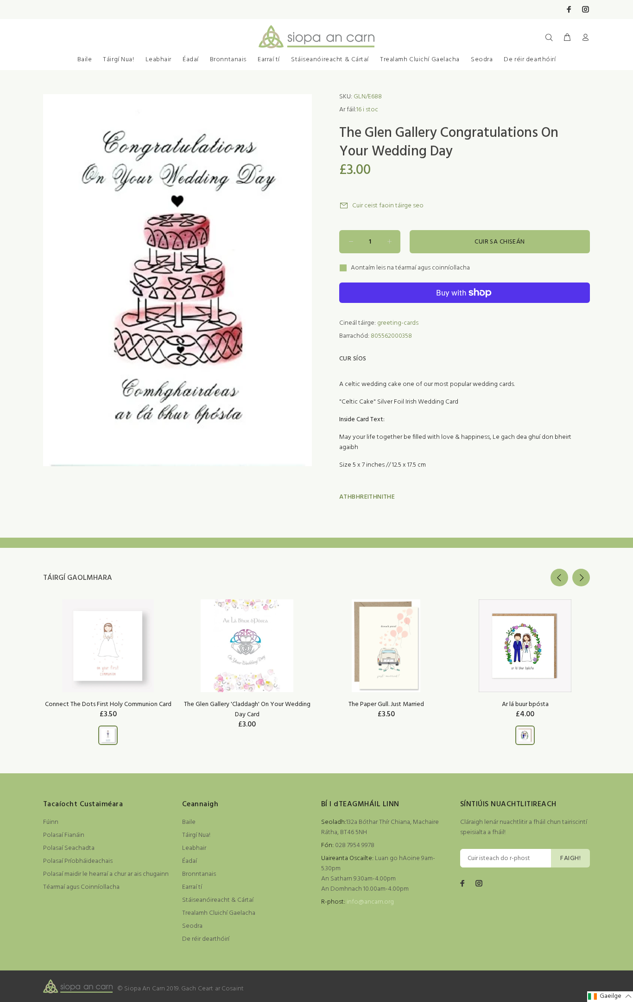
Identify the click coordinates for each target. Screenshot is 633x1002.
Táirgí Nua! (118, 59)
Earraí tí (269, 59)
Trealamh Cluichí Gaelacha (420, 59)
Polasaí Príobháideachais (78, 861)
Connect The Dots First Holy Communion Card (108, 704)
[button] (610, 996)
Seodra (482, 59)
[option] (107, 660)
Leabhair (158, 59)
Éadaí (191, 59)
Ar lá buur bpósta (525, 704)
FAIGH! (570, 858)
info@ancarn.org (370, 902)
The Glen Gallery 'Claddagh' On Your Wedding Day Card (247, 709)
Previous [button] (559, 577)
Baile (84, 59)
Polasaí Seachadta (69, 848)
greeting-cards (397, 323)
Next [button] (581, 577)
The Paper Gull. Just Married (386, 704)
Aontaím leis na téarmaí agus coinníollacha (410, 268)
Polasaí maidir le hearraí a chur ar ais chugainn (106, 874)
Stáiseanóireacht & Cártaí (330, 59)
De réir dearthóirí (530, 59)
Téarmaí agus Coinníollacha (81, 887)
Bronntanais (228, 59)
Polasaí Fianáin (63, 835)
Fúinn (50, 822)
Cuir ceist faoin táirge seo (388, 205)
